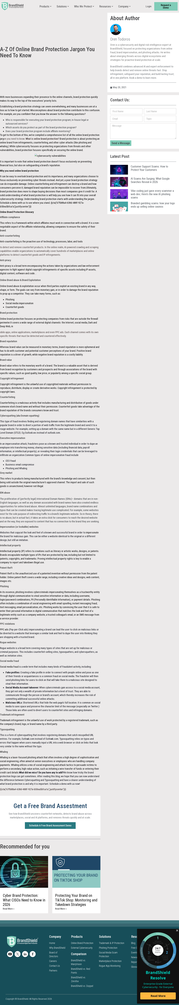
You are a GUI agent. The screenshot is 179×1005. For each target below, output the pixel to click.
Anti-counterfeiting (10, 241)
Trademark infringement (12, 720)
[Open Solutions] (68, 6)
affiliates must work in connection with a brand (64, 222)
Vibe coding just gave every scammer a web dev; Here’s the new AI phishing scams (152, 194)
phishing (20, 592)
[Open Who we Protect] (93, 6)
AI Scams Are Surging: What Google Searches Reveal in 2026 (150, 180)
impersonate (92, 532)
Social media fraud (9, 666)
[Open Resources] (112, 6)
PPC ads (4, 629)
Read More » (8, 908)
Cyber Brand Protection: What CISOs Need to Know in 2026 (24, 900)
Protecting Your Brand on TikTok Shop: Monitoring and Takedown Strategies (76, 900)
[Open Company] (130, 6)
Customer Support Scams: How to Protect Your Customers (149, 168)
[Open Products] (50, 6)
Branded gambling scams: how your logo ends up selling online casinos (153, 205)
